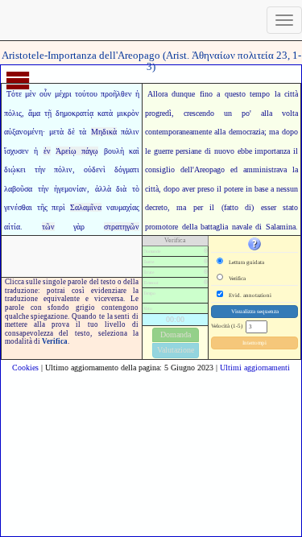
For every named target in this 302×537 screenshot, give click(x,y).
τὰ (82, 131)
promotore (161, 226)
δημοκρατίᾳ (74, 113)
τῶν (48, 226)
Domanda (175, 334)
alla (219, 131)
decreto (156, 207)
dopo (290, 131)
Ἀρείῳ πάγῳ (77, 151)
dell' (187, 169)
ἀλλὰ (103, 188)
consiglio (160, 169)
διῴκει (15, 169)
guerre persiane (178, 151)
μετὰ (56, 131)
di (258, 226)
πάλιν (130, 131)
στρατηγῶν (121, 226)
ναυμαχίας (122, 207)
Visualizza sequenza (255, 311)
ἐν (47, 151)
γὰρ (79, 226)
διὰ (121, 188)
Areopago (209, 169)
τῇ (48, 113)
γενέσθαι (18, 207)
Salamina (281, 226)
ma (274, 131)
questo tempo (247, 93)
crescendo (199, 113)
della (189, 226)
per (198, 207)
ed (234, 169)
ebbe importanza (264, 151)
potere (233, 188)
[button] (254, 244)
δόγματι (126, 169)
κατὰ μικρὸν (118, 113)
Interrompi (254, 343)
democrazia (246, 131)
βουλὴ (114, 151)
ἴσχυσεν (16, 151)
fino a (210, 93)
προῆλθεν (116, 93)
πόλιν (63, 169)
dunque (183, 93)
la (277, 93)
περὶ (58, 207)
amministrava (265, 169)
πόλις (13, 113)
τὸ (135, 188)
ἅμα (34, 113)
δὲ (71, 131)
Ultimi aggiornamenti (255, 367)
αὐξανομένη (23, 131)
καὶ (134, 151)
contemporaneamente (178, 131)
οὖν (45, 93)
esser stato (279, 207)
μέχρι (63, 93)
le (148, 151)
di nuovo (219, 151)
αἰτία (12, 226)
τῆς (42, 207)
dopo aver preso (188, 188)
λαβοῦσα (18, 188)
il (295, 151)
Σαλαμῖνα (85, 207)
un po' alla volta (261, 113)
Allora (157, 93)
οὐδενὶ (94, 169)
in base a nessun (272, 188)
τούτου (86, 93)
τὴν (40, 169)
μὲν (30, 93)
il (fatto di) (231, 207)
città (291, 93)
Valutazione (175, 349)
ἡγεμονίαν (70, 188)
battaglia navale (226, 226)
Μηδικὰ (104, 131)
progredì (158, 113)
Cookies (25, 367)
